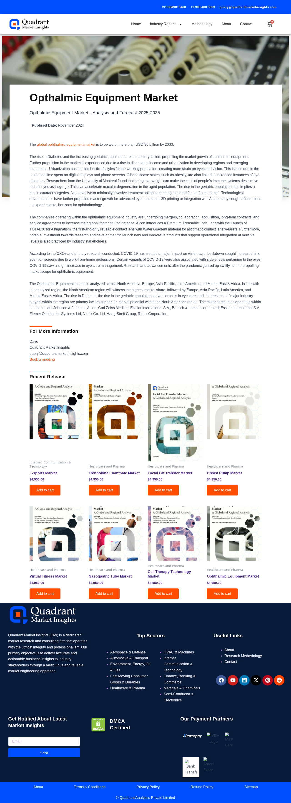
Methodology (201, 24)
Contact (246, 24)
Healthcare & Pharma (127, 688)
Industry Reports (163, 24)
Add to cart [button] (45, 490)
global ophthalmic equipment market (66, 144)
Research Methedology (243, 656)
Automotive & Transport (129, 658)
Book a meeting (42, 359)
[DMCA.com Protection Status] (98, 724)
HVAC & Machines (179, 652)
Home (136, 24)
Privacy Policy (148, 787)
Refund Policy (202, 787)
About (226, 24)
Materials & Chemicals (182, 688)
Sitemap (251, 787)
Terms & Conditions (89, 787)
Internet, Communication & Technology (178, 664)
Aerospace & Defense (128, 652)
